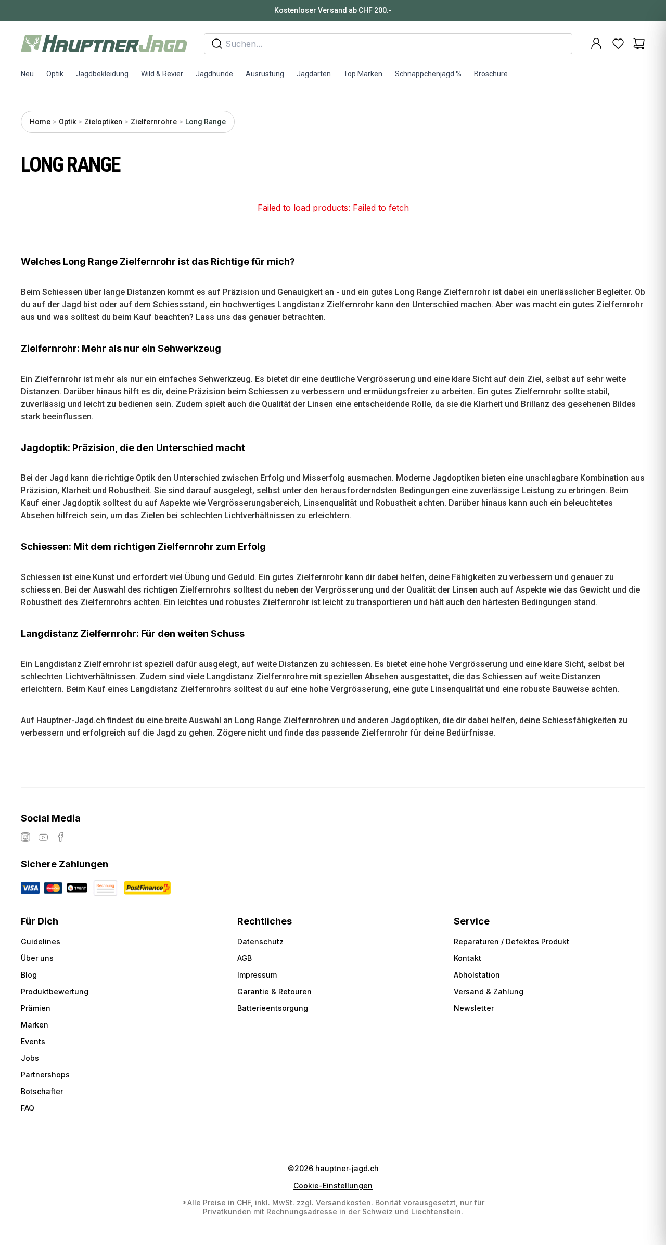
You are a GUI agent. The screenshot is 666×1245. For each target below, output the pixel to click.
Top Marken (362, 74)
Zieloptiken (103, 122)
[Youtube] (43, 837)
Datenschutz (260, 941)
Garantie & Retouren (274, 991)
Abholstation (477, 974)
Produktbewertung (54, 991)
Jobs (30, 1058)
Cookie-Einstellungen (333, 1186)
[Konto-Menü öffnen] (596, 43)
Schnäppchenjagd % (428, 74)
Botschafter (42, 1091)
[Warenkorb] (639, 43)
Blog (29, 974)
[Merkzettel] (618, 43)
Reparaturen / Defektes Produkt (511, 941)
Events (33, 1041)
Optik (54, 74)
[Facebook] (61, 837)
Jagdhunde (214, 74)
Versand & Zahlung (488, 991)
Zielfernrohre (154, 122)
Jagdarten (314, 74)
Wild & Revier (162, 74)
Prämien (35, 1008)
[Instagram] (25, 837)
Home (40, 122)
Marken (34, 1024)
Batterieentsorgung (272, 1008)
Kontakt (467, 958)
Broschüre (491, 74)
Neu (27, 74)
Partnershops (45, 1074)
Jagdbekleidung (102, 74)
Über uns (37, 958)
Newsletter (474, 1008)
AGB (244, 958)
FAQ (27, 1107)
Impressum (257, 974)
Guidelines (40, 941)
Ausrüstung (265, 74)
